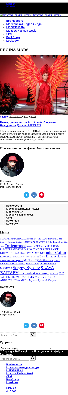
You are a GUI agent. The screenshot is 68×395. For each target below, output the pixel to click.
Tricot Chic (54, 273)
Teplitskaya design (37, 273)
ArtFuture (48, 238)
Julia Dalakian (56, 253)
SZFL (22, 273)
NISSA (57, 260)
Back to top (6, 354)
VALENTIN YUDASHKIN (17, 277)
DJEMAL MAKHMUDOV (47, 246)
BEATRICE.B (41, 242)
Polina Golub (32, 263)
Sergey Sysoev (26, 267)
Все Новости (14, 205)
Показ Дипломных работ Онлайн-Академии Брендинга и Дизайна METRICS (28, 124)
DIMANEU (30, 246)
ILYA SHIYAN (19, 253)
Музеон (33, 280)
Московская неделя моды (22, 208)
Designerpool (15, 246)
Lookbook (12, 223)
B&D (55, 239)
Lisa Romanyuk (50, 256)
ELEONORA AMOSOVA (11, 249)
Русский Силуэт (47, 280)
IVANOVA (33, 252)
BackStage (12, 220)
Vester (38, 277)
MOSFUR (49, 260)
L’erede (63, 257)
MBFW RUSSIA (14, 211)
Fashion (4, 116)
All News (10, 6)
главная (10, 4)
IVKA (42, 253)
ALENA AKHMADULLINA (11, 239)
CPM (9, 217)
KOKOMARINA (8, 256)
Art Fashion (38, 239)
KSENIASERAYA (24, 257)
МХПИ (24, 280)
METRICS (30, 260)
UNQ (62, 273)
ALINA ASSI (28, 239)
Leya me (36, 257)
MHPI (41, 260)
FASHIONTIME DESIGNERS (38, 249)
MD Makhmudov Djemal (11, 260)
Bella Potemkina (55, 242)
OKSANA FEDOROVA (12, 263)
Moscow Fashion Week (19, 214)
